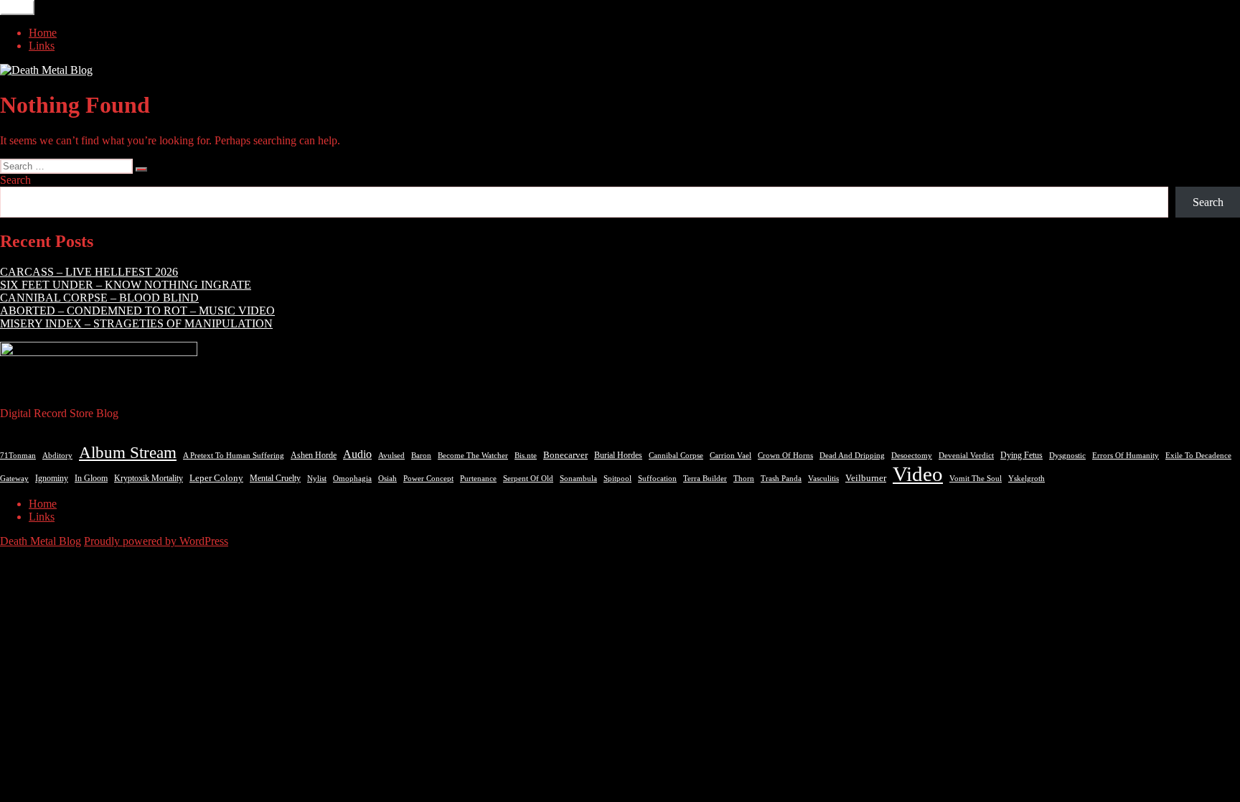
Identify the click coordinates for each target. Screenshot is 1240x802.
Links (42, 45)
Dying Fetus (1021, 455)
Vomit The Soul (975, 478)
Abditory (57, 456)
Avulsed (391, 456)
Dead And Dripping (852, 455)
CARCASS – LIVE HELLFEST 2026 (89, 272)
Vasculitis (823, 478)
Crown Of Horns (785, 455)
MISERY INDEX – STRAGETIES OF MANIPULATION (136, 323)
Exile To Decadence (1198, 456)
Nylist (317, 478)
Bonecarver (565, 455)
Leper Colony (216, 478)
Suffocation (657, 478)
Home (43, 33)
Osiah (387, 478)
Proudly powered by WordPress (156, 541)
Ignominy (51, 478)
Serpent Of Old (528, 478)
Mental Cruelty (275, 478)
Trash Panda (781, 478)
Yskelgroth (1026, 478)
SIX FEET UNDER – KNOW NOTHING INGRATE (125, 285)
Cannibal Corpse (676, 455)
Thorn (743, 478)
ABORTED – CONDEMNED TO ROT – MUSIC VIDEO (137, 310)
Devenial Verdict (966, 456)
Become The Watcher (473, 455)
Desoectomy (911, 456)
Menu (17, 7)
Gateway (14, 478)
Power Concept (428, 478)
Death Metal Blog (40, 541)
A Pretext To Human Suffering (233, 455)
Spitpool (617, 478)
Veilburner (865, 477)
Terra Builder (705, 478)
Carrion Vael (730, 456)
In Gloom (91, 478)
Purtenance (478, 478)
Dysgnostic (1067, 455)
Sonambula (578, 478)
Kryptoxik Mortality (148, 478)
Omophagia (352, 478)
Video (918, 473)
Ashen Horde (314, 455)
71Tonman (18, 455)
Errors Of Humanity (1125, 455)
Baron (421, 456)
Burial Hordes (618, 455)
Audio (357, 454)
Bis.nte (526, 456)
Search (15, 180)
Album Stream (128, 452)
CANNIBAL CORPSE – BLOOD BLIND (99, 298)
